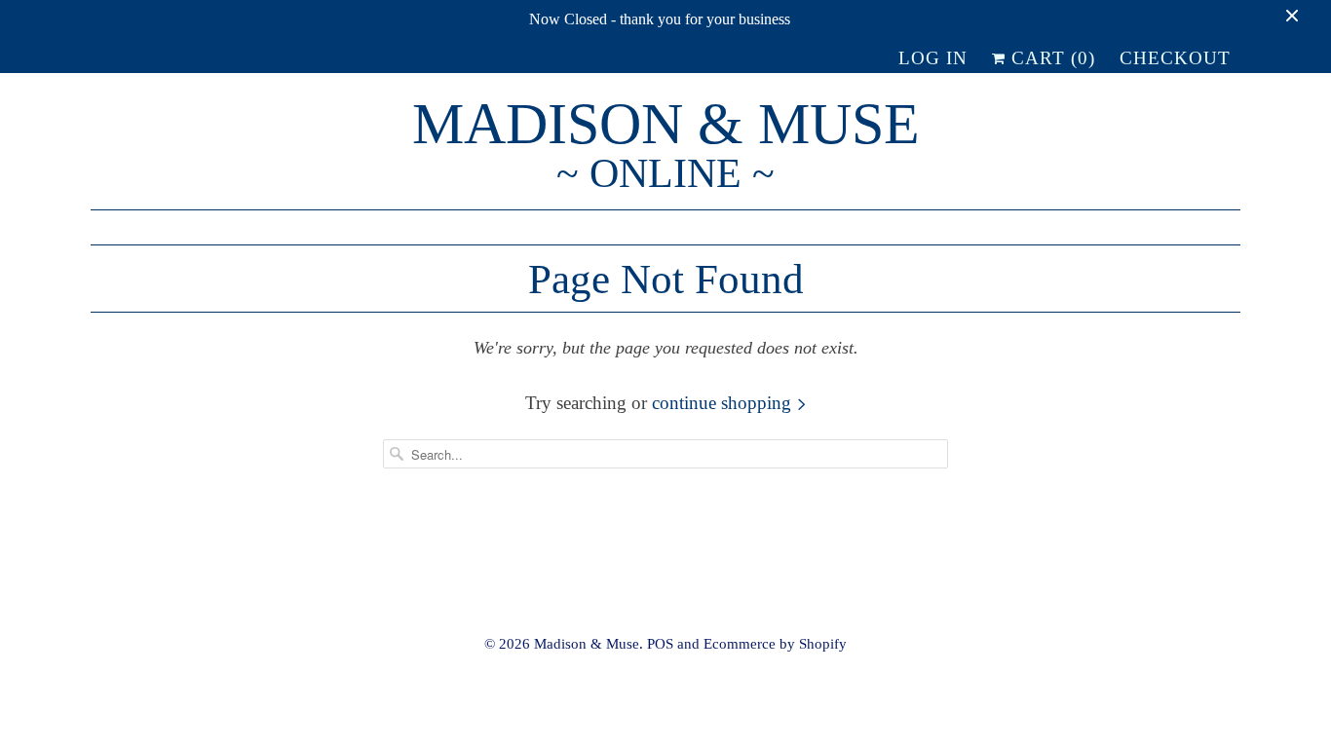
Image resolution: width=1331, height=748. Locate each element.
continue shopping (724, 403)
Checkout (1175, 58)
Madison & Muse (666, 146)
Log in (933, 58)
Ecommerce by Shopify (775, 644)
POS (660, 644)
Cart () (1050, 58)
